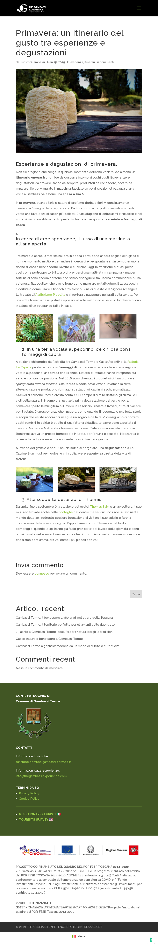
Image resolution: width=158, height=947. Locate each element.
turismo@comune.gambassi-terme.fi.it (43, 762)
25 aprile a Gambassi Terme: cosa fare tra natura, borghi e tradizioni (64, 632)
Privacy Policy (29, 793)
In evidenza (75, 62)
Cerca (136, 594)
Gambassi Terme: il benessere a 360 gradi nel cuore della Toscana (64, 618)
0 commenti (105, 62)
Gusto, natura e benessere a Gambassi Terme (49, 639)
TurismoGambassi (32, 62)
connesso (42, 573)
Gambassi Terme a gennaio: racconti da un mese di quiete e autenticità (68, 646)
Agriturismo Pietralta (50, 295)
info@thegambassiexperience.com (41, 776)
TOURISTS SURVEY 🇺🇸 (36, 819)
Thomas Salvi (99, 506)
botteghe (66, 512)
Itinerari (90, 62)
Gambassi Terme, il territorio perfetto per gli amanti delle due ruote (65, 624)
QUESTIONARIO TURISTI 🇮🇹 (40, 814)
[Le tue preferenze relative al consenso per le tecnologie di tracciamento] (151, 940)
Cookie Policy (29, 798)
